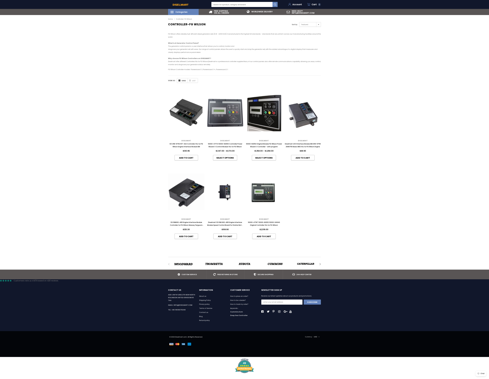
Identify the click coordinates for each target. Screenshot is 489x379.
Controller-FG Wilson (184, 19)
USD (315, 337)
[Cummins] (275, 264)
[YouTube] (291, 311)
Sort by (294, 24)
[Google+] (286, 311)
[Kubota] (244, 264)
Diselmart (186, 141)
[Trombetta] (214, 264)
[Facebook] (263, 311)
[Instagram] (280, 311)
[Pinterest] (274, 311)
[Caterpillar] (306, 264)
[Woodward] (183, 264)
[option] (219, 12)
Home (170, 19)
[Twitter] (269, 311)
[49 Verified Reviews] (244, 377)
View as (171, 80)
